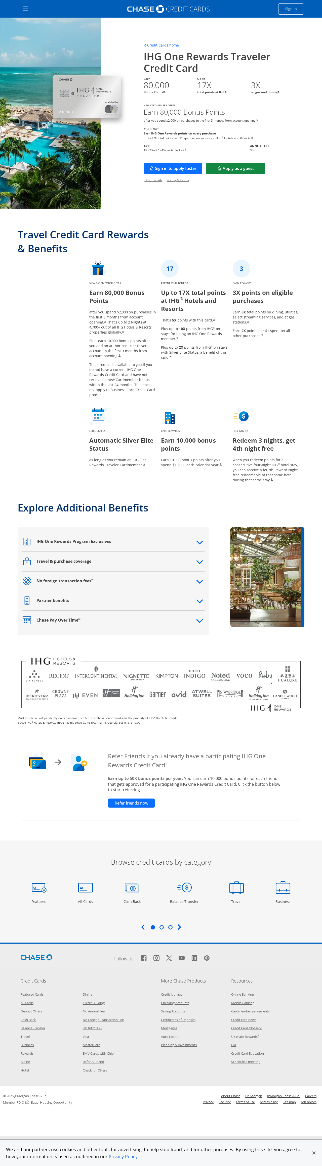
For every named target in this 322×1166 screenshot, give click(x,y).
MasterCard (91, 1045)
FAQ (234, 1045)
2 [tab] (161, 927)
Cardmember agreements (250, 1011)
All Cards (86, 901)
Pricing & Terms (178, 180)
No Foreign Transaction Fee (103, 1019)
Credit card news (243, 1019)
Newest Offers (31, 1011)
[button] (314, 1153)
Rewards (27, 1053)
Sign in (294, 8)
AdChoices (308, 1102)
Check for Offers (95, 1070)
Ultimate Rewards (245, 1036)
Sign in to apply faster (178, 170)
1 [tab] (152, 927)
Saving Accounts (173, 1011)
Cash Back (132, 901)
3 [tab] (170, 927)
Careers (310, 1096)
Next (179, 927)
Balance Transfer (184, 901)
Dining (87, 994)
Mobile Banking (242, 1003)
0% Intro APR (92, 1028)
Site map (289, 1102)
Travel (238, 901)
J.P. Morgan (253, 1096)
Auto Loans (169, 1036)
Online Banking (242, 994)
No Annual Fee (94, 1011)
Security (225, 1102)
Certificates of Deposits (178, 1019)
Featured (39, 901)
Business (283, 901)
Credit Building (94, 1003)
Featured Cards (32, 994)
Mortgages (169, 1028)
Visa (86, 1036)
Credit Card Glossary (246, 1028)
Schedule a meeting (245, 1061)
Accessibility (269, 1102)
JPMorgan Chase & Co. (283, 1096)
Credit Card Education (247, 1053)
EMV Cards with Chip (98, 1053)
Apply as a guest (244, 170)
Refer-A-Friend (93, 1061)
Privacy (208, 1102)
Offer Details (153, 180)
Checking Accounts (175, 1003)
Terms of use (245, 1102)
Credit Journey (171, 994)
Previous (142, 927)
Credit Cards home (163, 45)
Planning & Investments (179, 1045)
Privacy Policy (123, 1156)
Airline (25, 1061)
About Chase (230, 1096)
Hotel (25, 1070)
